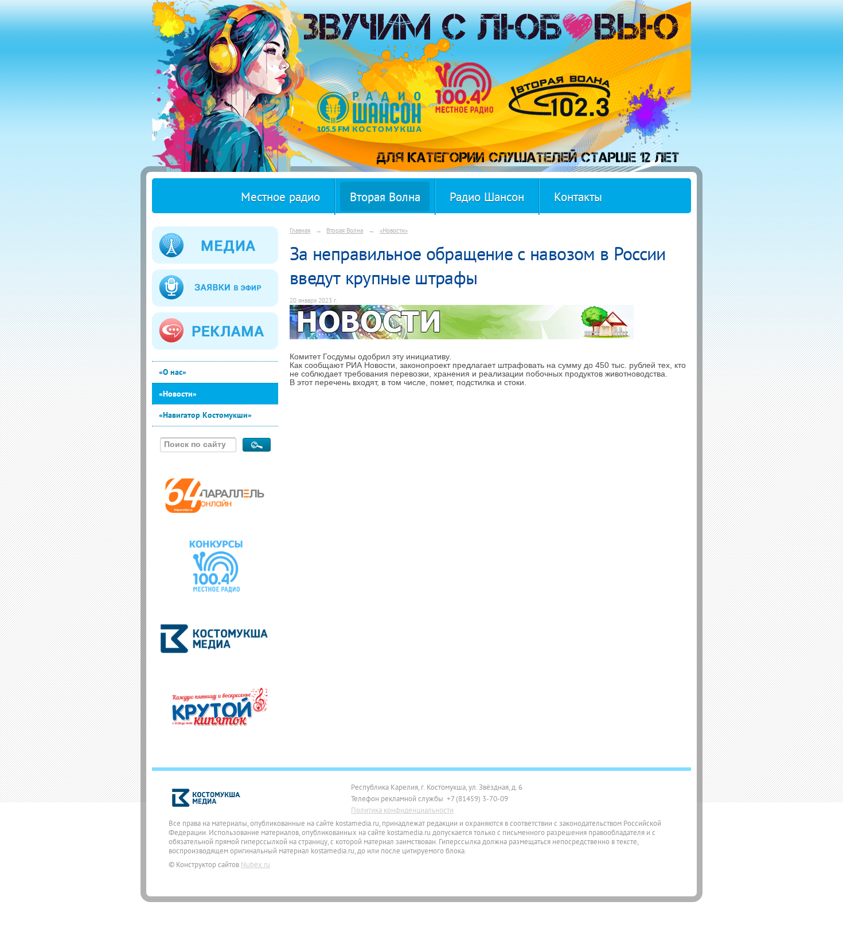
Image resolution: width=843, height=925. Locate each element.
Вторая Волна (385, 197)
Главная (300, 230)
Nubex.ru (255, 864)
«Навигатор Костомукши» (205, 415)
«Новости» (178, 394)
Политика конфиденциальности (402, 809)
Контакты (578, 197)
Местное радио (280, 197)
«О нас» (172, 372)
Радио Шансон (487, 197)
